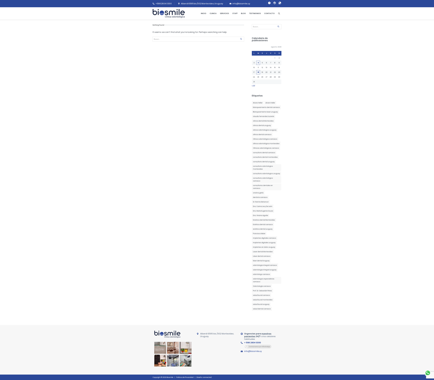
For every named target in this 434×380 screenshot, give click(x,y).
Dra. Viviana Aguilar (260, 215)
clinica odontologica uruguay (264, 130)
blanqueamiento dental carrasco (266, 107)
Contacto (269, 13)
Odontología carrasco (262, 286)
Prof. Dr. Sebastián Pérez (262, 291)
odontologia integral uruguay (264, 270)
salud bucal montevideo (262, 300)
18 (258, 72)
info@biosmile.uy (241, 3)
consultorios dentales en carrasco (263, 186)
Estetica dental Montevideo (264, 220)
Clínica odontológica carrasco (265, 139)
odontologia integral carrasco (265, 265)
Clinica (213, 13)
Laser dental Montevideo (263, 252)
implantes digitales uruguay (264, 242)
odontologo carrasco (261, 274)
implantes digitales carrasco (264, 238)
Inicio (203, 13)
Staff (235, 13)
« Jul (253, 85)
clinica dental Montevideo (263, 121)
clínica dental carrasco (262, 134)
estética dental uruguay (262, 229)
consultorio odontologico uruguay (266, 173)
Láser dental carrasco (261, 256)
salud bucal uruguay (261, 304)
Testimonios (255, 13)
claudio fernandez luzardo (263, 116)
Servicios (224, 13)
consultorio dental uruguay (264, 162)
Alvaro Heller (258, 103)
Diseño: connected (204, 377)
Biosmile (170, 377)
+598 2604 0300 (164, 3)
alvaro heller (270, 103)
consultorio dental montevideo (265, 157)
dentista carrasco (260, 197)
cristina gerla (258, 193)
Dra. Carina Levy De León (262, 206)
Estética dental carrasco (263, 224)
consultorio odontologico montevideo (263, 167)
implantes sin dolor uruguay (264, 247)
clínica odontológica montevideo (266, 143)
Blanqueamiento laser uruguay (265, 112)
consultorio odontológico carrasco (263, 179)
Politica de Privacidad (184, 377)
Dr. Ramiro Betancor (261, 202)
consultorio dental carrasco (264, 152)
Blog (243, 13)
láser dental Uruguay (261, 261)
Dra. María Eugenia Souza (263, 211)
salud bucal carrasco (261, 295)
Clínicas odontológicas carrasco (266, 148)
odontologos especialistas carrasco (263, 280)
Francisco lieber (259, 233)
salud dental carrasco (262, 309)
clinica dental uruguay (262, 125)
